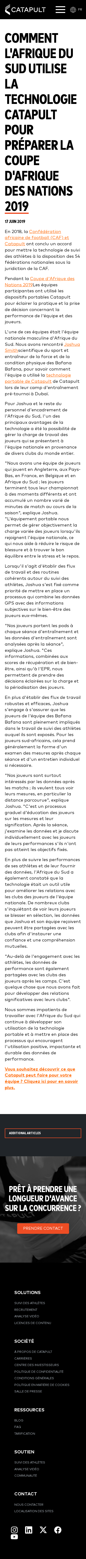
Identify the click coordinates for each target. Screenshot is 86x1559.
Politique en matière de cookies (42, 1385)
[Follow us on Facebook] (57, 1530)
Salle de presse (28, 1391)
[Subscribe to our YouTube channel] (14, 1537)
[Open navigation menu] (60, 9)
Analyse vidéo (26, 1316)
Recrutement (25, 1310)
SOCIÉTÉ (24, 1341)
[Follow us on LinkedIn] (28, 1530)
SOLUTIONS (27, 1292)
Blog (18, 1420)
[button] (43, 1228)
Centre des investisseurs (36, 1365)
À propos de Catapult (33, 1352)
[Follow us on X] (43, 1530)
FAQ (17, 1427)
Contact (25, 1494)
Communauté (25, 1475)
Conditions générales (34, 1378)
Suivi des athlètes (29, 1303)
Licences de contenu (32, 1323)
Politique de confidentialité (39, 1371)
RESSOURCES (29, 1410)
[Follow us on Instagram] (14, 1530)
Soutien (24, 1452)
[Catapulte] (25, 9)
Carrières (23, 1358)
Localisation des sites (34, 1511)
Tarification (24, 1433)
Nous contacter (28, 1504)
